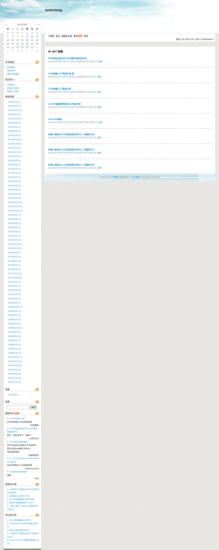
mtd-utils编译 (55, 119)
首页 (58, 36)
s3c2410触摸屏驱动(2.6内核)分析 (64, 104)
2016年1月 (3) (14, 198)
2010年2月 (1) (14, 303)
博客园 (116, 177)
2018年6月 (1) (14, 160)
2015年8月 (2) (14, 219)
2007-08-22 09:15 (65, 107)
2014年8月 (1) (14, 257)
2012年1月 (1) (14, 269)
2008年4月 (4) (14, 344)
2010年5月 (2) (14, 294)
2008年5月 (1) (14, 340)
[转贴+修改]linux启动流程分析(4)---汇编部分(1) (71, 149)
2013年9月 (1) (14, 261)
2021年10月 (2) (15, 119)
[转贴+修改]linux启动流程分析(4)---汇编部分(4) (71, 164)
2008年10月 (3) (15, 328)
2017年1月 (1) (14, 173)
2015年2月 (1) (14, 236)
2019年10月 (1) (15, 144)
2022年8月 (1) (14, 114)
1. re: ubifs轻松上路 (16, 418)
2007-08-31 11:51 (65, 61)
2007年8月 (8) (14, 374)
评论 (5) (93, 61)
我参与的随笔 (13, 74)
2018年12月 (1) (15, 156)
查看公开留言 (13, 88)
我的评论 (11, 70)
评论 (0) (92, 92)
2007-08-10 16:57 (65, 122)
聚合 (76, 36)
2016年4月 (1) (14, 190)
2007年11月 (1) (15, 361)
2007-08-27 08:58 (65, 76)
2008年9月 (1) (14, 332)
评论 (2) (92, 137)
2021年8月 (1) (14, 123)
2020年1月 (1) (14, 135)
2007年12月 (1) (15, 357)
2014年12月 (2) (15, 244)
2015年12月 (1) (15, 202)
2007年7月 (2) (14, 378)
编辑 (100, 61)
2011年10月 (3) (15, 278)
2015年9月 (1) (14, 215)
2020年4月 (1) (14, 127)
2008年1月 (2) (14, 353)
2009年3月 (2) (14, 323)
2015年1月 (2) (14, 240)
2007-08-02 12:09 (65, 168)
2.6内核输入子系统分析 (59, 88)
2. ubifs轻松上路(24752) (18, 496)
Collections (13, 395)
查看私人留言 (13, 91)
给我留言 (11, 85)
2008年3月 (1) (14, 349)
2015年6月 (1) (14, 223)
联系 (70, 36)
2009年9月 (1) (14, 311)
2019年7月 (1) (14, 148)
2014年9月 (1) (14, 252)
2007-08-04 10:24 (65, 137)
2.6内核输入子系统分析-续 (61, 73)
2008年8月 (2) (14, 336)
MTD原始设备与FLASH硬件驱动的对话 (67, 58)
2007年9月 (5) (14, 370)
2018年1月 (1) (14, 164)
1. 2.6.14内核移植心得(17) (19, 520)
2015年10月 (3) (15, 211)
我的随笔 (11, 67)
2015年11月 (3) (15, 206)
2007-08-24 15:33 (65, 92)
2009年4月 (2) (14, 319)
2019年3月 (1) (14, 152)
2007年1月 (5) (14, 382)
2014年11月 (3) (15, 248)
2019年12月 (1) (15, 139)
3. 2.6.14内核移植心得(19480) (21, 499)
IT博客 (51, 36)
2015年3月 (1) (14, 231)
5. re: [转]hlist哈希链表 (17, 472)
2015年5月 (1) (14, 227)
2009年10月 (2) (15, 307)
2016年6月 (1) (14, 181)
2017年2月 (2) (14, 169)
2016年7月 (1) (14, 177)
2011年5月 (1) (14, 286)
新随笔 (64, 36)
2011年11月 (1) (15, 273)
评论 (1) (92, 76)
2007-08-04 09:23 (65, 153)
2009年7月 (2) (14, 315)
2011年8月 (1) (14, 282)
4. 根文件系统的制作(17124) (20, 502)
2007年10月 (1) (15, 365)
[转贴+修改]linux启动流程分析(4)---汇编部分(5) (71, 134)
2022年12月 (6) (15, 110)
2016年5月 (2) (14, 185)
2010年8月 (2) (14, 290)
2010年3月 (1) (14, 298)
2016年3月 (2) (14, 194)
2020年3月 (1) (14, 131)
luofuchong (53, 10)
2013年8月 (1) (14, 265)
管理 (86, 36)
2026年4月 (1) (14, 102)
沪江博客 (135, 177)
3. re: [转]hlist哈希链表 (17, 442)
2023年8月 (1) (14, 106)
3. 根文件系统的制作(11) (18, 530)
